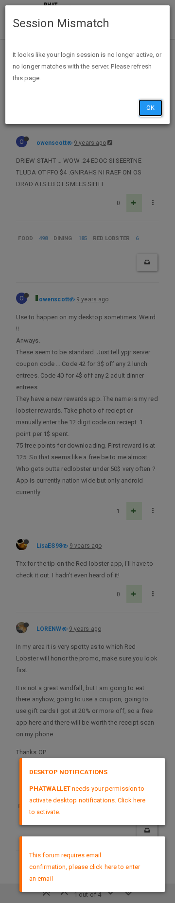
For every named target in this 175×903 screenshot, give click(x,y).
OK (150, 107)
